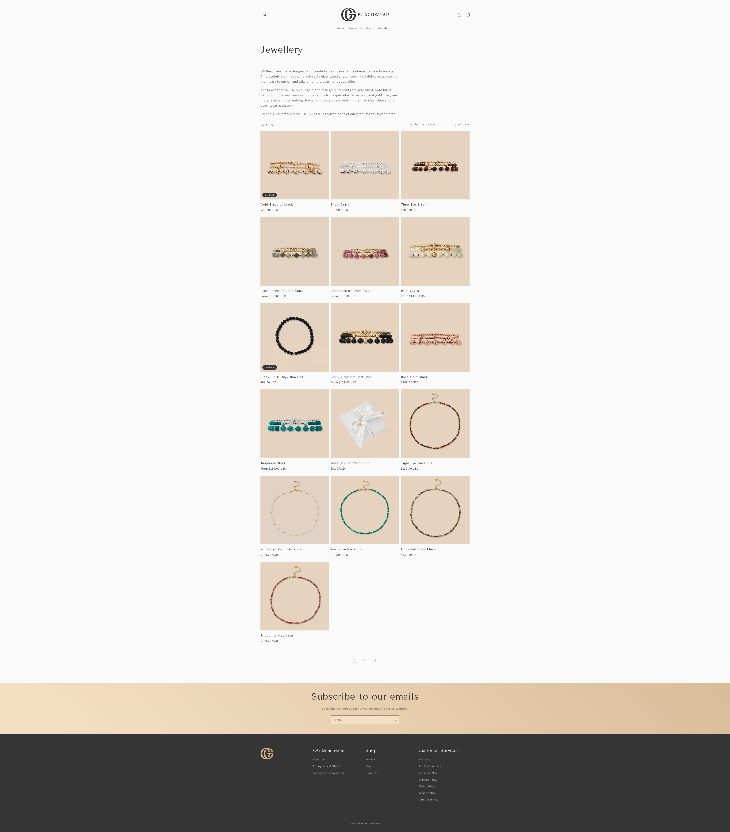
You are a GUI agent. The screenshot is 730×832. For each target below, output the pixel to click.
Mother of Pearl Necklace (281, 549)
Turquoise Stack (273, 463)
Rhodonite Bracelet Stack (351, 291)
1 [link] (354, 660)
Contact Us (425, 759)
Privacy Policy (426, 786)
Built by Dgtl (375, 823)
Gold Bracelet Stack (276, 204)
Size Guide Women (429, 766)
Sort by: (414, 124)
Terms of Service (428, 799)
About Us (319, 759)
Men (368, 766)
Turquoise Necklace (346, 549)
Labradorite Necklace (418, 549)
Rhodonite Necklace (276, 635)
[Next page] (375, 660)
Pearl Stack (410, 291)
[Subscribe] (395, 719)
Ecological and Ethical (326, 766)
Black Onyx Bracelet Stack (352, 377)
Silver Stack (340, 204)
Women (370, 759)
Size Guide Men (427, 773)
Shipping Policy (427, 779)
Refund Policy (426, 793)
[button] (264, 14)
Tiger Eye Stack (413, 204)
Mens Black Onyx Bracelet (281, 377)
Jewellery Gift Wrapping (350, 463)
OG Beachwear (362, 823)
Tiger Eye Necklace (416, 463)
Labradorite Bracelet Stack (282, 291)
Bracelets (371, 773)
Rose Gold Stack (414, 377)
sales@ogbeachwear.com (328, 773)
